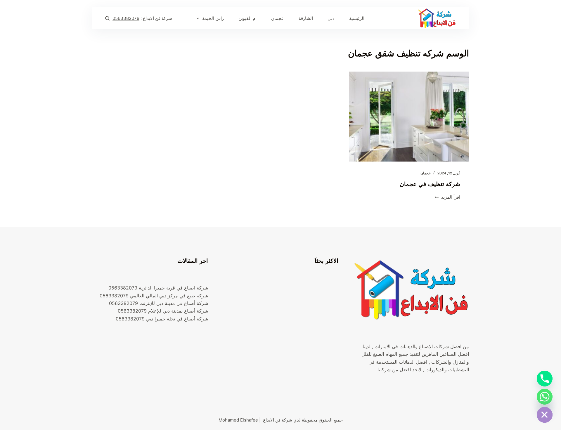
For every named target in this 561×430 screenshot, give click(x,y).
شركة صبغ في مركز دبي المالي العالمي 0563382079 (154, 296)
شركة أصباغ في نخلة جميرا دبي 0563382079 (162, 319)
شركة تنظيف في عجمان (430, 184)
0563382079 (125, 18)
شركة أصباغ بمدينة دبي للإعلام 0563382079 (163, 311)
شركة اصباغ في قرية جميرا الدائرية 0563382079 (158, 288)
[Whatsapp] (545, 397)
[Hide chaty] (545, 415)
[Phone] (545, 378)
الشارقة (306, 18)
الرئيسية (356, 18)
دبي (331, 18)
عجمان (277, 18)
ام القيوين (247, 18)
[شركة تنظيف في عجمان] (409, 117)
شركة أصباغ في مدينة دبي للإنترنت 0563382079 (158, 303)
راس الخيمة (213, 18)
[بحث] (107, 18)
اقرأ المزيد (450, 197)
